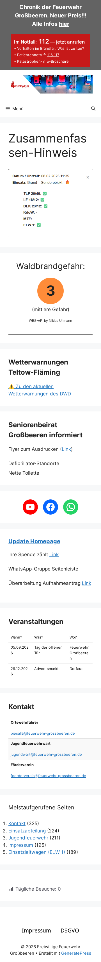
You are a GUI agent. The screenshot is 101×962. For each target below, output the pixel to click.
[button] (93, 108)
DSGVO (70, 930)
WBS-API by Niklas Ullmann (50, 320)
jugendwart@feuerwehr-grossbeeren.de (46, 754)
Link (66, 449)
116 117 (53, 55)
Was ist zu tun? (71, 48)
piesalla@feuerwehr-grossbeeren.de (43, 733)
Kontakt (17, 823)
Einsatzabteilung (27, 831)
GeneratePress (76, 953)
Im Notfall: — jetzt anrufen (49, 42)
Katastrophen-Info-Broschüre (43, 61)
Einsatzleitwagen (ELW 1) (36, 852)
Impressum (20, 845)
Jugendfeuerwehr (28, 838)
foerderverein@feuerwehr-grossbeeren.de (48, 775)
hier (64, 24)
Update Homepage (34, 541)
